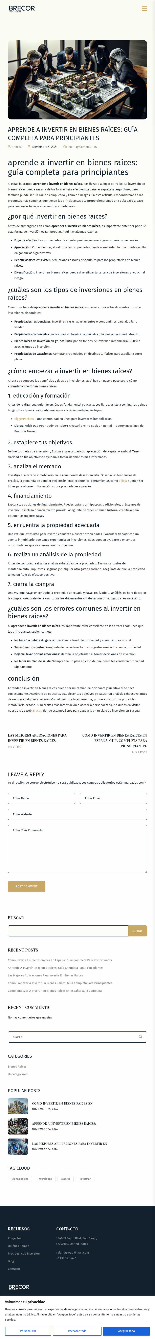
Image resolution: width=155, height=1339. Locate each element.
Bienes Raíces (17, 1066)
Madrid (65, 1178)
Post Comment (27, 886)
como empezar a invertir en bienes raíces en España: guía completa (55, 991)
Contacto (14, 1269)
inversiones (45, 1178)
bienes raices (20, 1178)
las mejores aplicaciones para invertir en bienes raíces (45, 975)
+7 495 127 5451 (66, 1258)
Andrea (17, 147)
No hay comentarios (83, 147)
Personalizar (28, 1331)
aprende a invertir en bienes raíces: (64, 1123)
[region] (77, 1317)
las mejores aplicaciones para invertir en (69, 1144)
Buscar (16, 918)
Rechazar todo (77, 1331)
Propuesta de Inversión (24, 1253)
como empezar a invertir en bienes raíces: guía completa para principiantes (60, 983)
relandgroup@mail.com (72, 1252)
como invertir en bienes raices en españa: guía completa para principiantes (114, 740)
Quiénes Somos (18, 1246)
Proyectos (14, 1238)
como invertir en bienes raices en (62, 1103)
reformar (85, 1178)
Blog (11, 1261)
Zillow (123, 481)
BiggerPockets (24, 419)
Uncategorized (18, 1074)
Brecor (36, 710)
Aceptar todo (126, 1331)
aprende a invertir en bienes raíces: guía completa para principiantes (55, 968)
